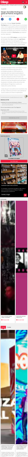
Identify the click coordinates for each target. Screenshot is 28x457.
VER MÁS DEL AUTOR (14, 117)
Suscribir (14, 130)
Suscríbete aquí (14, 161)
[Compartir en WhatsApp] (25, 19)
